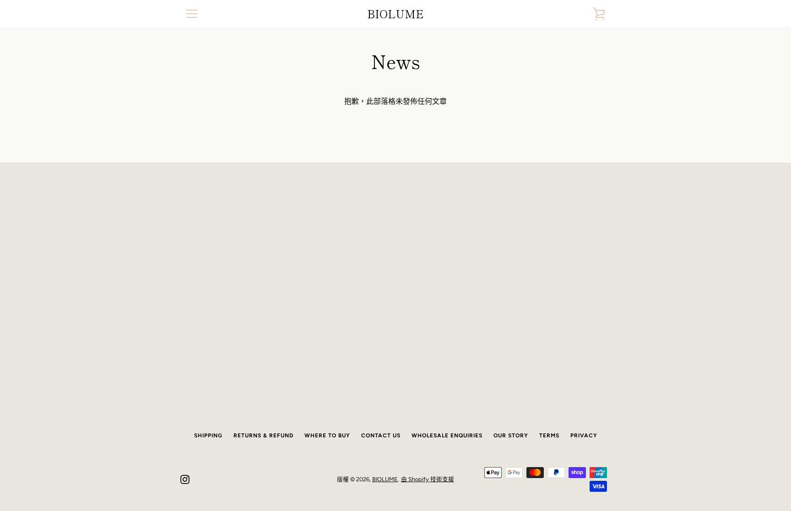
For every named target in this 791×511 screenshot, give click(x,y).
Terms (549, 435)
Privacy (583, 435)
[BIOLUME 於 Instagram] (185, 478)
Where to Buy (327, 435)
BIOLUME (395, 14)
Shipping (208, 435)
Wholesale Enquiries (447, 435)
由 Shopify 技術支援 (427, 479)
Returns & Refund (263, 435)
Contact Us (381, 435)
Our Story (510, 435)
